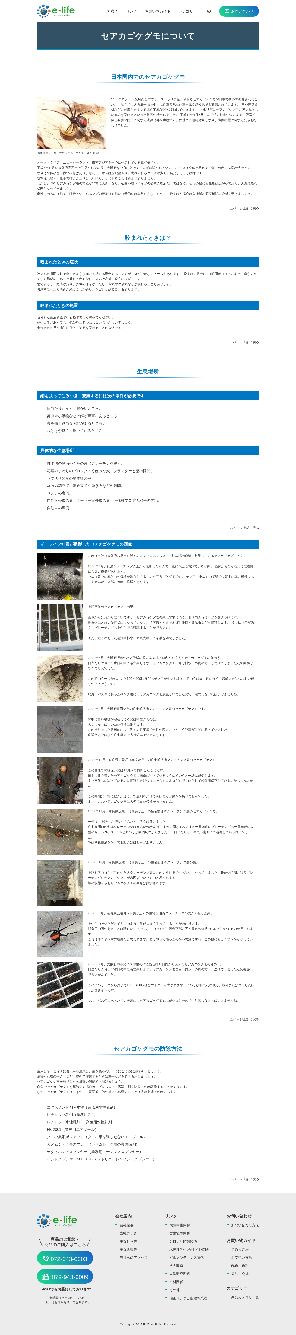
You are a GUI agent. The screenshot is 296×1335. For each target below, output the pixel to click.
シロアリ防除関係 (183, 1241)
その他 (174, 1289)
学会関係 (176, 1265)
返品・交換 (240, 1273)
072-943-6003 (69, 1258)
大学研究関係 (179, 1273)
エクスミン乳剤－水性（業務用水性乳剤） (82, 1107)
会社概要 (127, 1224)
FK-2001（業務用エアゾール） (72, 1130)
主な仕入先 (128, 1241)
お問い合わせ (242, 11)
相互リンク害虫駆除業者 (188, 1297)
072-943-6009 (70, 1276)
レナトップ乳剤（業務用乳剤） (73, 1115)
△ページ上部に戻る (244, 208)
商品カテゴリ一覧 (245, 1296)
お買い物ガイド (158, 11)
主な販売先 (128, 1249)
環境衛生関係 (179, 1224)
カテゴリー (187, 11)
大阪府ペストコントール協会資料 (80, 153)
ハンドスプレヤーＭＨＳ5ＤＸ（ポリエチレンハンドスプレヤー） (101, 1159)
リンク (131, 11)
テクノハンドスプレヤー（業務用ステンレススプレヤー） (95, 1152)
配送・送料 (240, 1265)
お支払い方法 (241, 1257)
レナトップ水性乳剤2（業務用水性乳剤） (81, 1122)
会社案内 (111, 11)
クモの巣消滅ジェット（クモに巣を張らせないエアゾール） (97, 1137)
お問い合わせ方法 (245, 1224)
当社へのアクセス (134, 1257)
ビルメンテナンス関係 (186, 1257)
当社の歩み (128, 1232)
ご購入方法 (240, 1249)
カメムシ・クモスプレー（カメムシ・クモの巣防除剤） (93, 1144)
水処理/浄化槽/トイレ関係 (189, 1249)
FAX (208, 11)
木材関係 (176, 1281)
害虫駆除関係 (179, 1232)
